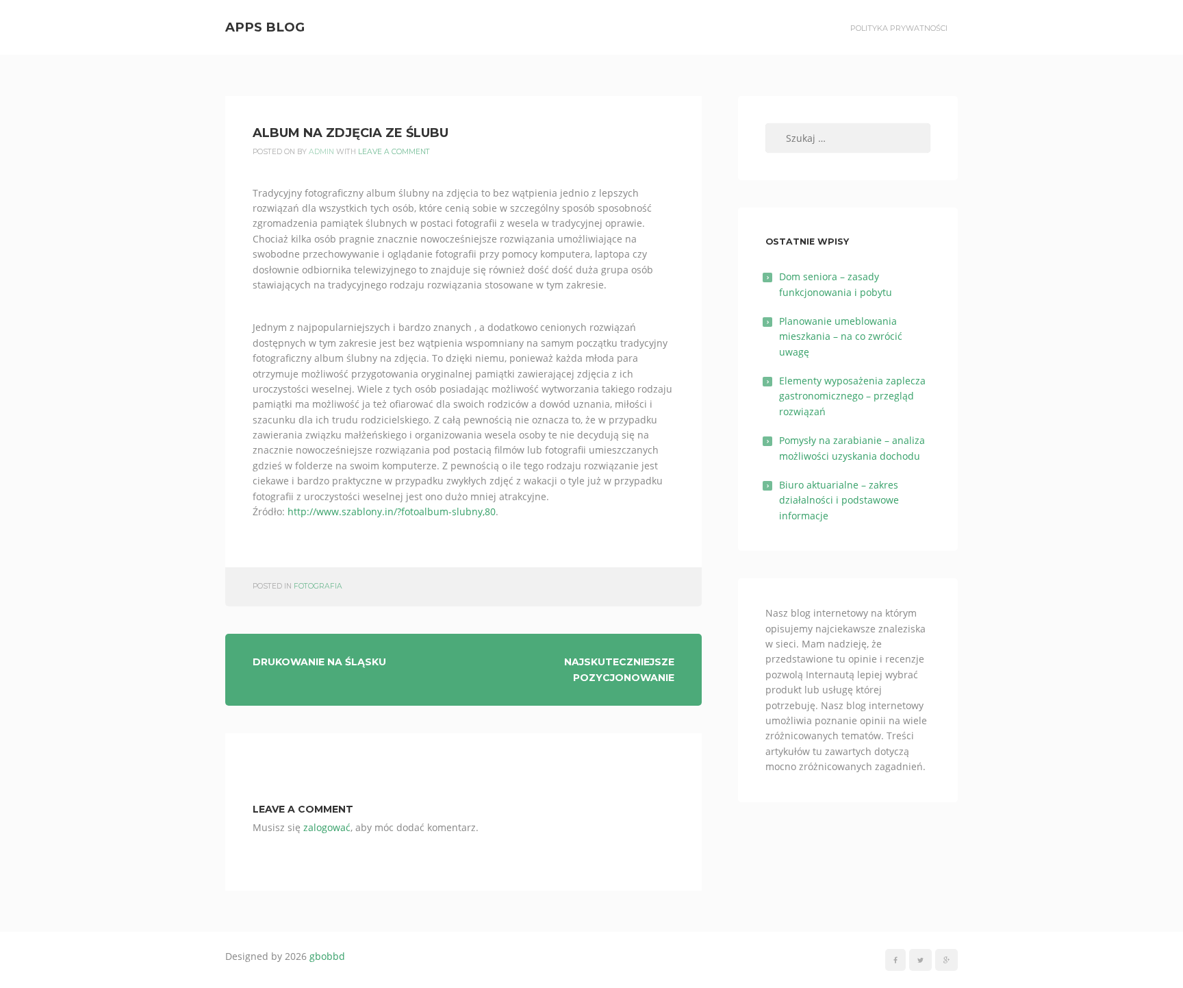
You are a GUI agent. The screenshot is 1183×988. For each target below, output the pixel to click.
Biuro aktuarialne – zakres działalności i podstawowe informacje (839, 500)
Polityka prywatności (898, 28)
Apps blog (265, 27)
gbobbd (327, 956)
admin (321, 151)
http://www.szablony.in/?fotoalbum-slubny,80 (392, 511)
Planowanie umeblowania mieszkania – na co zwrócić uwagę (840, 336)
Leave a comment (394, 151)
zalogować (327, 827)
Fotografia (318, 586)
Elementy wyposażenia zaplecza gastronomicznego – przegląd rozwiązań (852, 396)
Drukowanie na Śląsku (319, 662)
